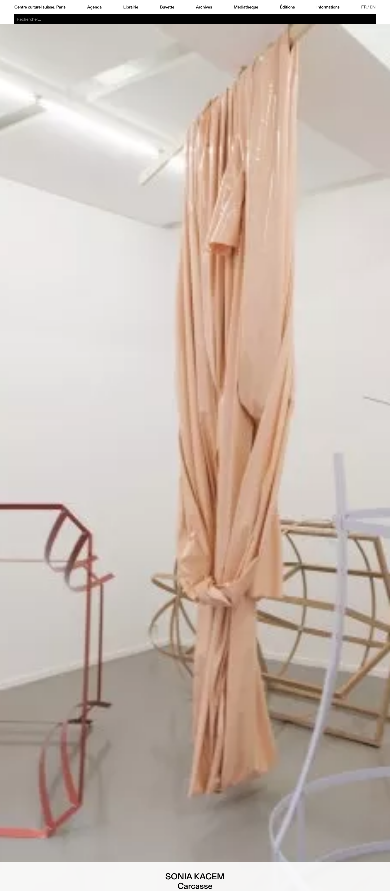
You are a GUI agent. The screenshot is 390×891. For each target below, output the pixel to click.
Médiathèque (246, 7)
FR (364, 7)
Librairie (130, 7)
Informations (328, 7)
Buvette (167, 7)
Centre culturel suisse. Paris (40, 7)
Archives (204, 7)
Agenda (94, 7)
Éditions (287, 7)
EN (373, 7)
